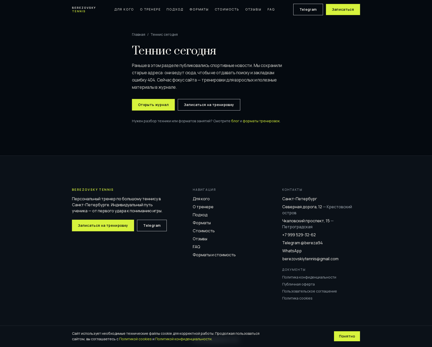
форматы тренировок (261, 120)
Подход (175, 9)
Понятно (347, 336)
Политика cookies (297, 298)
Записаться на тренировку (209, 104)
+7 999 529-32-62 (299, 235)
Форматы (199, 9)
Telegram (308, 9)
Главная (138, 34)
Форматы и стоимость (214, 255)
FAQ (271, 9)
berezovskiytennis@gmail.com (310, 259)
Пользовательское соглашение (309, 291)
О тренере (150, 9)
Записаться (343, 9)
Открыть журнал (153, 104)
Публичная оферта (298, 284)
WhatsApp (292, 251)
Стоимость (227, 9)
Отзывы (253, 9)
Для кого (124, 9)
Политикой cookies (135, 338)
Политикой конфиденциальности (183, 338)
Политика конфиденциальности (309, 277)
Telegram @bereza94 (302, 243)
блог (235, 120)
